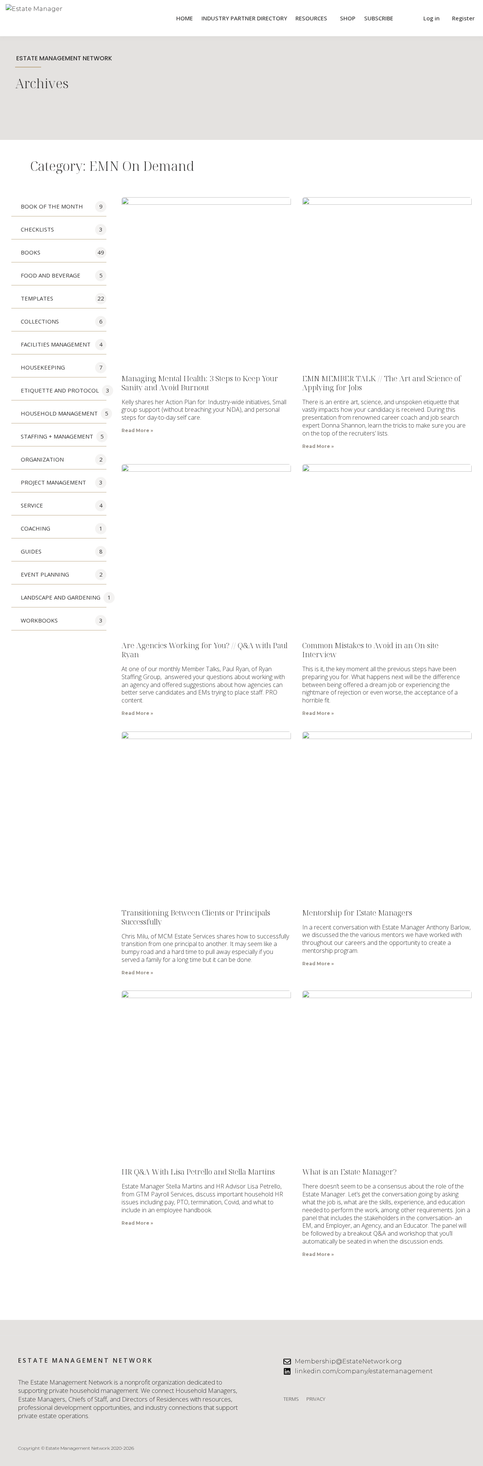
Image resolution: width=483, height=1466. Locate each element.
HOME (184, 18)
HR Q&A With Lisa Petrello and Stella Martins (198, 1172)
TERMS (291, 1398)
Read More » (137, 430)
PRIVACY (315, 1398)
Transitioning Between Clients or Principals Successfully (196, 917)
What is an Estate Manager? (349, 1172)
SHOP (347, 18)
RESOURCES (311, 18)
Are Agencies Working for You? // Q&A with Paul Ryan (205, 649)
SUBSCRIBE (378, 18)
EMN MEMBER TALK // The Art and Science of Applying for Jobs (381, 383)
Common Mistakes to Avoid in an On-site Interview (370, 649)
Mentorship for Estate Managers (357, 913)
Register (463, 18)
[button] (407, 18)
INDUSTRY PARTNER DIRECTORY (244, 18)
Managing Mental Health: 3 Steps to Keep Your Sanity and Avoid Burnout (200, 383)
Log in (431, 18)
